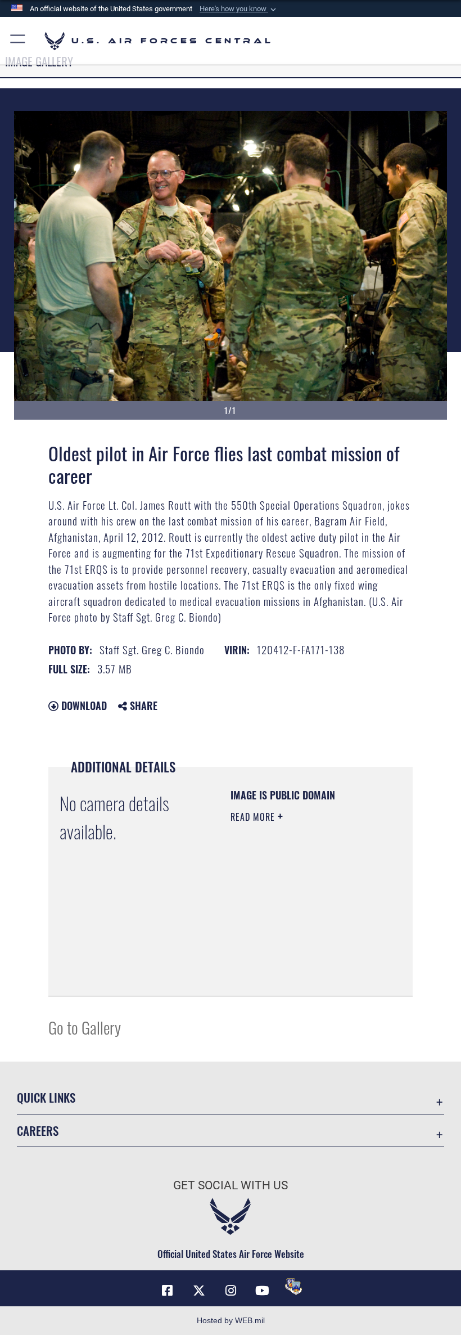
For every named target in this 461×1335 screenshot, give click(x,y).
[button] (239, 9)
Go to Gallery (84, 1027)
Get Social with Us (230, 1185)
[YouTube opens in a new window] (262, 1290)
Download (82, 705)
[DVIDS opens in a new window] (293, 1286)
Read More (254, 817)
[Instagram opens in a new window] (230, 1290)
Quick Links (46, 1097)
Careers (37, 1130)
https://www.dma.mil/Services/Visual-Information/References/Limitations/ (299, 959)
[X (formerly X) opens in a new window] (199, 1290)
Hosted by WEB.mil (231, 1320)
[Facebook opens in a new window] (167, 1290)
